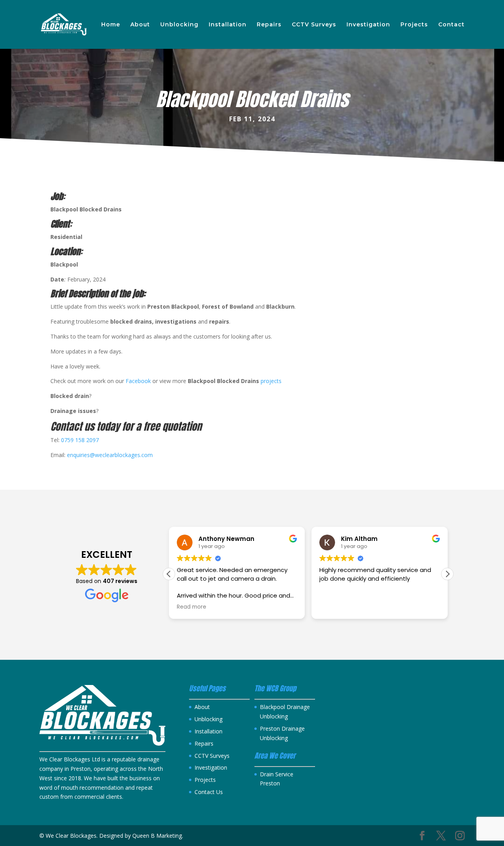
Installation (227, 25)
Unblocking (179, 25)
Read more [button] (191, 607)
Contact (451, 25)
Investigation (368, 25)
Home (110, 25)
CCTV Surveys (314, 25)
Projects (414, 25)
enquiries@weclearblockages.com (110, 455)
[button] (447, 574)
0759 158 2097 (80, 440)
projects (271, 381)
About (140, 25)
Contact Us (209, 792)
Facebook (139, 381)
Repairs (269, 25)
